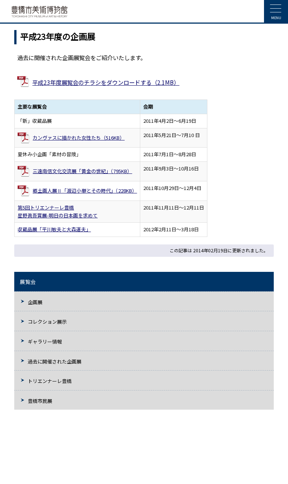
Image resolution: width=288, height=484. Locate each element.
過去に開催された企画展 (54, 361)
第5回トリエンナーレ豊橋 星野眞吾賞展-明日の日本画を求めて (58, 211)
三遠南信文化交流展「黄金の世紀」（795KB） (82, 171)
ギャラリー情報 (45, 341)
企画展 (35, 302)
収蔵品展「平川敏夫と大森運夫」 (54, 229)
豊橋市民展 (40, 400)
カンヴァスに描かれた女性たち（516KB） (78, 137)
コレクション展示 (47, 321)
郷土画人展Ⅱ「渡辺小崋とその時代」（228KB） (85, 190)
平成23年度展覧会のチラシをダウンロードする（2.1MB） (105, 82)
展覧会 (28, 281)
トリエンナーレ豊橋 (50, 380)
